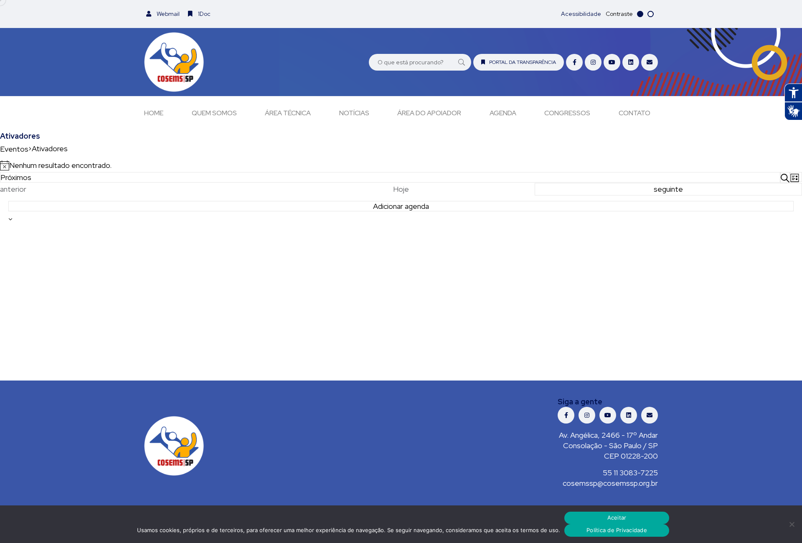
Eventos (14, 149)
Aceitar (617, 517)
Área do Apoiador (429, 113)
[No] (791, 524)
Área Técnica (288, 113)
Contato (634, 113)
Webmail (167, 14)
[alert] (401, 165)
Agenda (503, 113)
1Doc (204, 14)
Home (153, 113)
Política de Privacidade (616, 530)
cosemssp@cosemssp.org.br (610, 483)
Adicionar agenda (401, 206)
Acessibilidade (581, 14)
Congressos (567, 113)
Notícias (354, 113)
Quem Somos (214, 113)
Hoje (401, 189)
